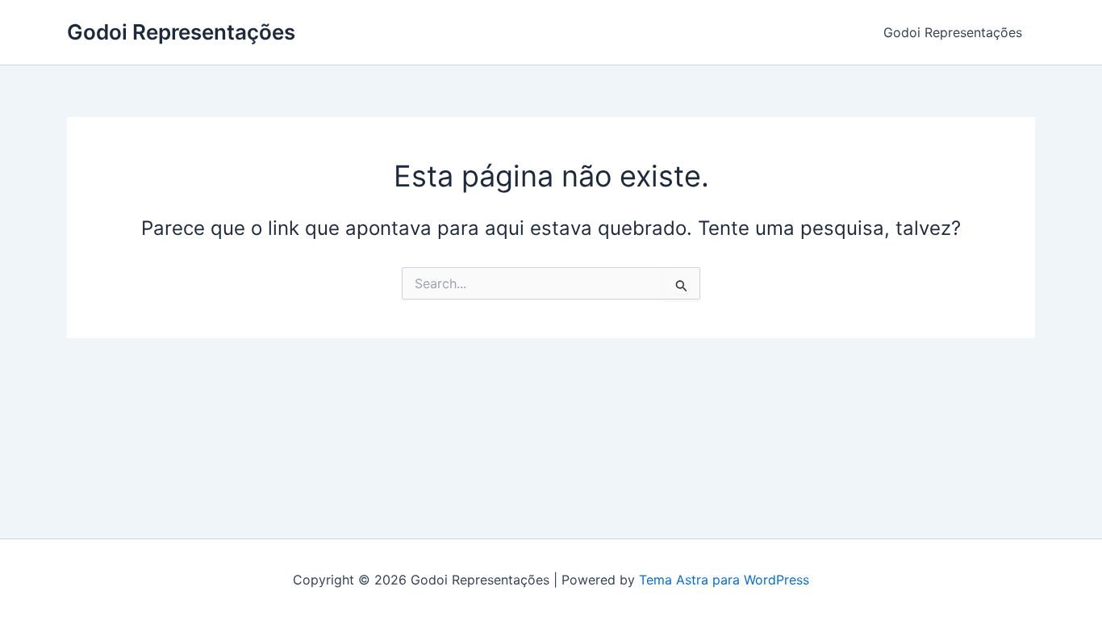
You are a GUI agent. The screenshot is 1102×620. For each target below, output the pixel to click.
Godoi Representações (181, 31)
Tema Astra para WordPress (724, 580)
